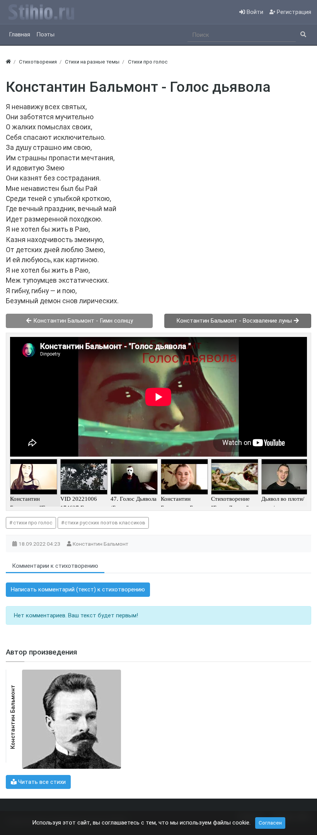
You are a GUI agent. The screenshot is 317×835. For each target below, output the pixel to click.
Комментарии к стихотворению (55, 565)
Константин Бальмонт (101, 544)
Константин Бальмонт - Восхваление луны (234, 320)
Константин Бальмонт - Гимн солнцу (82, 320)
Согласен (270, 823)
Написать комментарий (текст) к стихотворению (78, 589)
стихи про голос (33, 523)
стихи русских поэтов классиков (105, 523)
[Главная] (8, 62)
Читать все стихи (41, 781)
